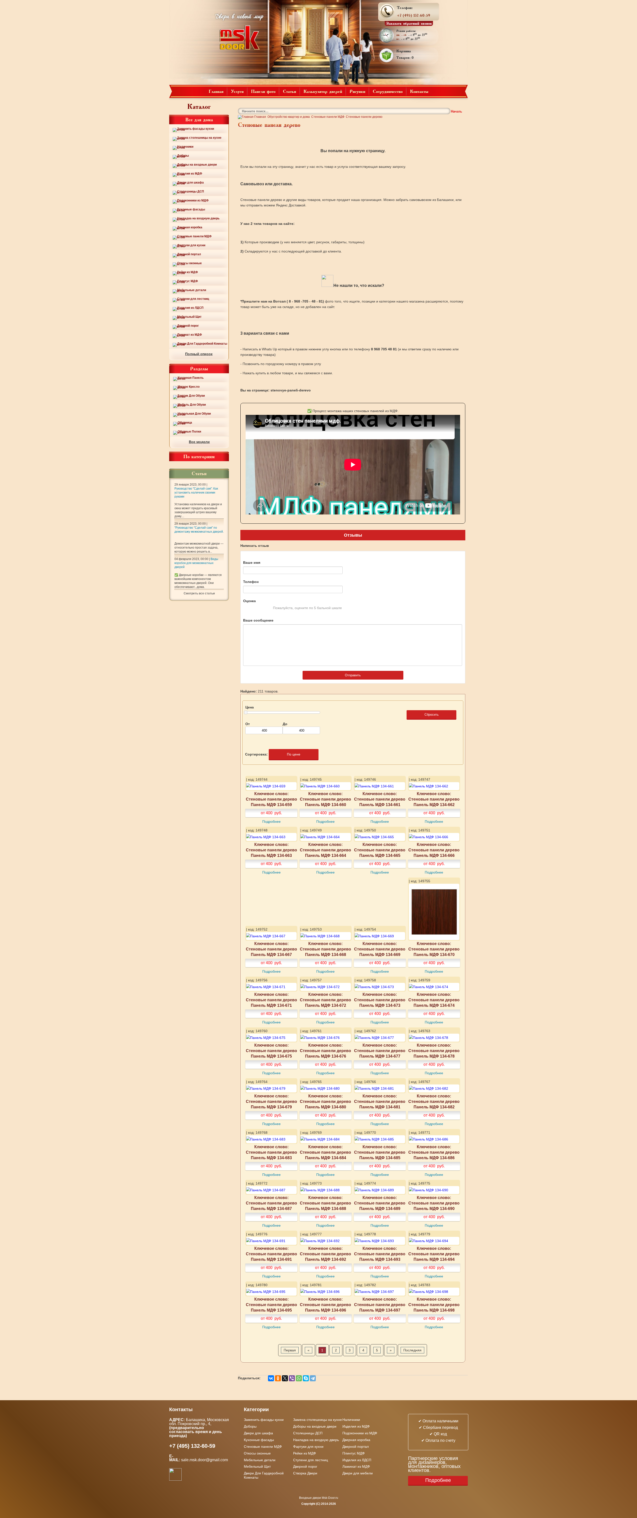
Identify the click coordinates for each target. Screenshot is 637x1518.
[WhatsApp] (299, 1378)
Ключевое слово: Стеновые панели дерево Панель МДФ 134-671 (271, 1000)
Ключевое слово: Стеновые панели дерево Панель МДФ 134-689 (379, 1203)
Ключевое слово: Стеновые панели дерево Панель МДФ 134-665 (379, 850)
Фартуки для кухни (191, 245)
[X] (285, 1378)
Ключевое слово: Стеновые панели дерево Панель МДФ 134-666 (434, 850)
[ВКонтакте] (271, 1378)
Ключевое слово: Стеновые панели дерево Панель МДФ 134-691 (271, 1254)
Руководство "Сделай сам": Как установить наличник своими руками (196, 492)
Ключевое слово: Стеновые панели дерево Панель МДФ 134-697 (379, 1304)
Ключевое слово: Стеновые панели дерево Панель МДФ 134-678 (434, 1050)
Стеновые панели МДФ (194, 236)
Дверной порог (188, 325)
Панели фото (263, 91)
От (247, 724)
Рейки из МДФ (187, 272)
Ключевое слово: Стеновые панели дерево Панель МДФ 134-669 (379, 949)
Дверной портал (189, 254)
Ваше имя (251, 563)
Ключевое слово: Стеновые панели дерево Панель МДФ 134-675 (271, 1050)
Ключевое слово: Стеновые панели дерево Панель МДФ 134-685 (379, 1152)
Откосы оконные (189, 263)
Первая (290, 1350)
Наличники (185, 146)
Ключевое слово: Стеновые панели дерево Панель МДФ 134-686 (434, 1152)
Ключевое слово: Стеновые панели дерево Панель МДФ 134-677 (379, 1050)
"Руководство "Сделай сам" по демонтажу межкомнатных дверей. (199, 529)
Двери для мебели (357, 1473)
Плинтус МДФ (187, 281)
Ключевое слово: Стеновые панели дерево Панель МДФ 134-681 (379, 1101)
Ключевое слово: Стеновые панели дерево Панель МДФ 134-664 (325, 850)
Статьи (289, 91)
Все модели (199, 442)
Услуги (237, 91)
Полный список (198, 354)
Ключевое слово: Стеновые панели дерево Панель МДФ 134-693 (379, 1254)
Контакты (419, 91)
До (285, 724)
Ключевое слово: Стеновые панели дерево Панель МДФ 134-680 (325, 1101)
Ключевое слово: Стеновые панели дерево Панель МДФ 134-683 (271, 1152)
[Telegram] (313, 1378)
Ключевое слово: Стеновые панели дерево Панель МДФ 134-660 (325, 799)
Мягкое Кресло (189, 386)
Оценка (249, 601)
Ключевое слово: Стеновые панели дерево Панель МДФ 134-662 (434, 799)
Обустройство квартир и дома (288, 117)
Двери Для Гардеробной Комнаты (202, 343)
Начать (456, 111)
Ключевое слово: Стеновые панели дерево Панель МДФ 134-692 (325, 1254)
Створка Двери (305, 1473)
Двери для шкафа (190, 182)
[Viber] (292, 1378)
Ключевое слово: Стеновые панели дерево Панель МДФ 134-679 (271, 1101)
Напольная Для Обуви (194, 413)
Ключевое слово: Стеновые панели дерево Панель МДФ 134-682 (434, 1101)
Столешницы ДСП (190, 191)
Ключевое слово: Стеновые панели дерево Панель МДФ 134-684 (325, 1152)
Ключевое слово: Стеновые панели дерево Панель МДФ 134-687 (271, 1203)
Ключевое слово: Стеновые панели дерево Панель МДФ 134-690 (434, 1203)
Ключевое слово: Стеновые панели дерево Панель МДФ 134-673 (379, 1000)
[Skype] (306, 1378)
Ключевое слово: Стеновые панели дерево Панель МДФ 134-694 (434, 1254)
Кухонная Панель (191, 378)
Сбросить (432, 714)
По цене (293, 754)
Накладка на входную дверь (198, 218)
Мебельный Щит (189, 316)
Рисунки (357, 91)
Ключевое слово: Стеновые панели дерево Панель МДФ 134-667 (271, 949)
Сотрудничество (388, 91)
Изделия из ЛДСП (190, 308)
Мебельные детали (191, 290)
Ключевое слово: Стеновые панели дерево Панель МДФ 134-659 (271, 799)
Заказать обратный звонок (409, 23)
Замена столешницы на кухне (199, 137)
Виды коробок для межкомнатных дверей (196, 563)
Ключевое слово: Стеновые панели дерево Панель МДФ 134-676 (325, 1050)
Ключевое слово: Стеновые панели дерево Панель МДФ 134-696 (325, 1304)
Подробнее (271, 821)
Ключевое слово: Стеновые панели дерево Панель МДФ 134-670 (434, 949)
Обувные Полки (189, 431)
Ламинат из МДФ (189, 334)
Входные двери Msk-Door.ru (318, 1498)
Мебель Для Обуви (192, 404)
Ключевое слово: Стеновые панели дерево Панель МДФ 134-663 (271, 850)
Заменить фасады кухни (195, 128)
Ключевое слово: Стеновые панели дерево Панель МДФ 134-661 (379, 799)
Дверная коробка (189, 227)
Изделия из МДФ (189, 173)
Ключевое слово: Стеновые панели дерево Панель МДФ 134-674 (434, 1000)
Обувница (185, 422)
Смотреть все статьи (199, 593)
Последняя (412, 1350)
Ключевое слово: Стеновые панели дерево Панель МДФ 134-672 (325, 1000)
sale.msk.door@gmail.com (205, 1460)
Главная (216, 91)
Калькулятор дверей (323, 91)
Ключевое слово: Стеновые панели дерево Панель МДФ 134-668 (325, 949)
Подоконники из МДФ (193, 200)
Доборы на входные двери (197, 164)
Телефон (251, 582)
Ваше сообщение (258, 620)
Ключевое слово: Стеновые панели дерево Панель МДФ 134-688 (325, 1203)
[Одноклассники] (278, 1378)
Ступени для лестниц (193, 299)
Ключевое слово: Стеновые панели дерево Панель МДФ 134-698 (434, 1304)
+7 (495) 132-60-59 (413, 15)
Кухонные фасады (191, 209)
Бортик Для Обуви (191, 395)
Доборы (183, 155)
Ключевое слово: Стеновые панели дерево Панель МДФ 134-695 (271, 1304)
